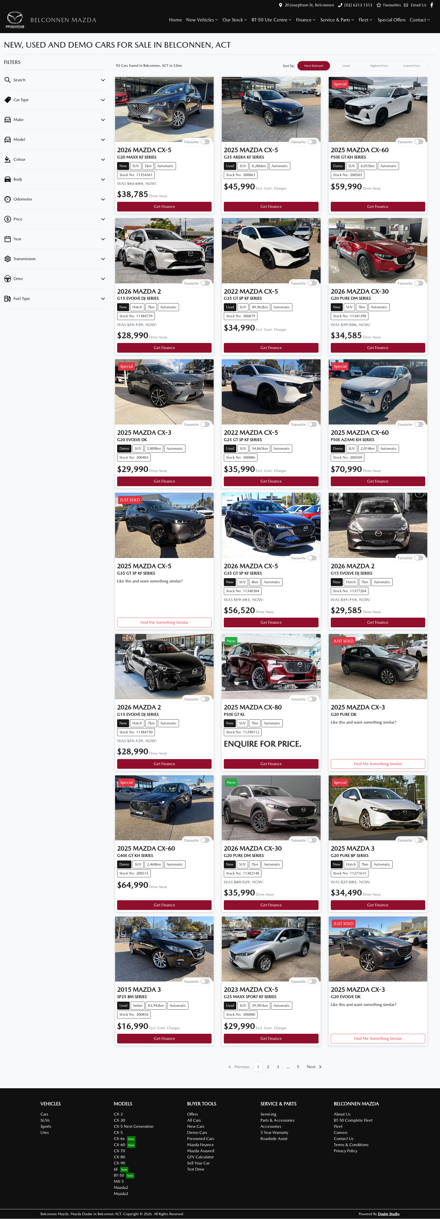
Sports (45, 1126)
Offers (192, 1114)
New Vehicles (200, 19)
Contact (418, 19)
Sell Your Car (198, 1163)
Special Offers (392, 19)
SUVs (44, 1120)
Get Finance (164, 206)
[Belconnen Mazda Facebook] (432, 5)
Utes (44, 1132)
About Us (342, 1114)
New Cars (195, 1126)
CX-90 (119, 1163)
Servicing (268, 1114)
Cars (44, 1114)
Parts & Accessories (277, 1120)
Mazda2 (121, 1187)
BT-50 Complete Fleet (353, 1120)
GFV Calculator (200, 1157)
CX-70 (119, 1150)
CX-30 (119, 1120)
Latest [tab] (346, 66)
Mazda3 (121, 1193)
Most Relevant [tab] (313, 66)
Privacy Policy (345, 1150)
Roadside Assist (273, 1138)
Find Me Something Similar (164, 622)
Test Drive (195, 1169)
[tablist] (362, 66)
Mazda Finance (200, 1144)
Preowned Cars (200, 1138)
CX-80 (119, 1157)
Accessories (270, 1126)
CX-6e (119, 1138)
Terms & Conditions (351, 1144)
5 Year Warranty (274, 1132)
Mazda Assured (200, 1150)
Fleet (363, 19)
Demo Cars (197, 1132)
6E (116, 1169)
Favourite (191, 142)
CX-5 (118, 1132)
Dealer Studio (389, 1214)
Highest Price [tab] (379, 66)
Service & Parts (335, 19)
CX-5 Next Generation (134, 1126)
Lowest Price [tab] (411, 66)
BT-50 (119, 1175)
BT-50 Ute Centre (269, 19)
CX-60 (119, 1144)
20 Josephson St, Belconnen (309, 5)
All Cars (194, 1120)
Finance (304, 19)
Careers (340, 1132)
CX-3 (118, 1114)
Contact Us (343, 1138)
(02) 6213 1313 (358, 5)
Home (175, 19)
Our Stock (233, 19)
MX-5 (119, 1181)
